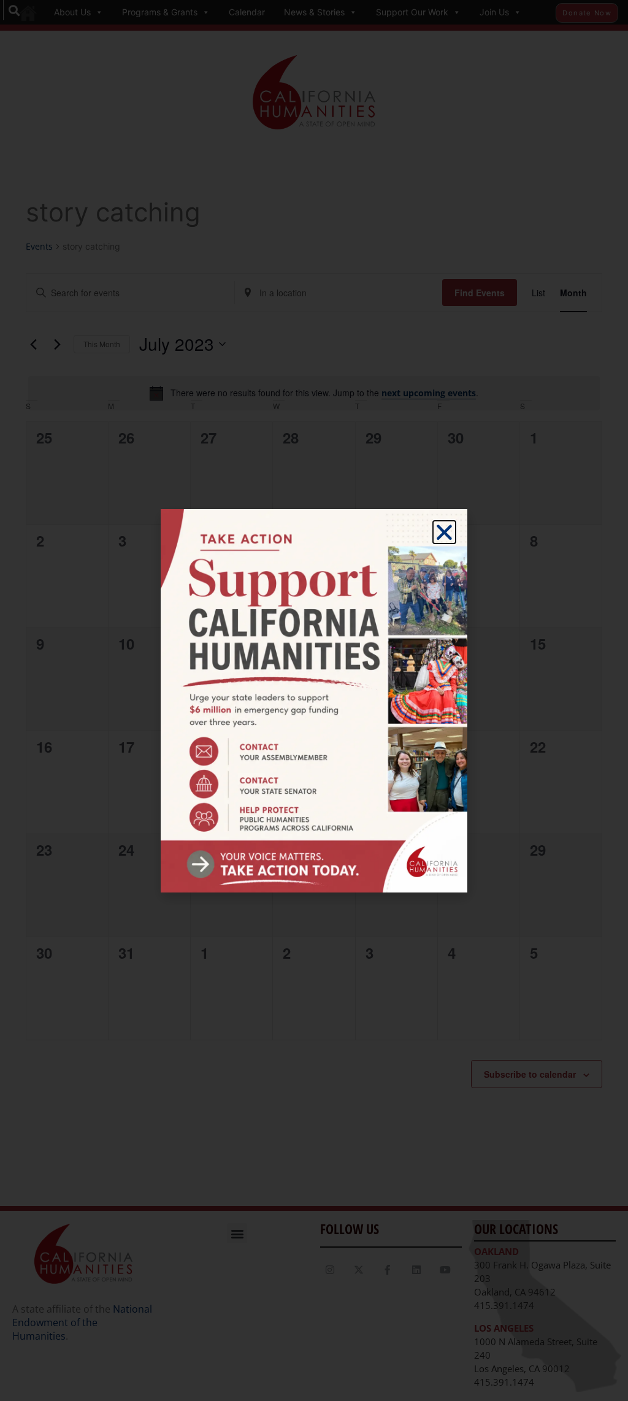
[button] (444, 532)
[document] (314, 700)
